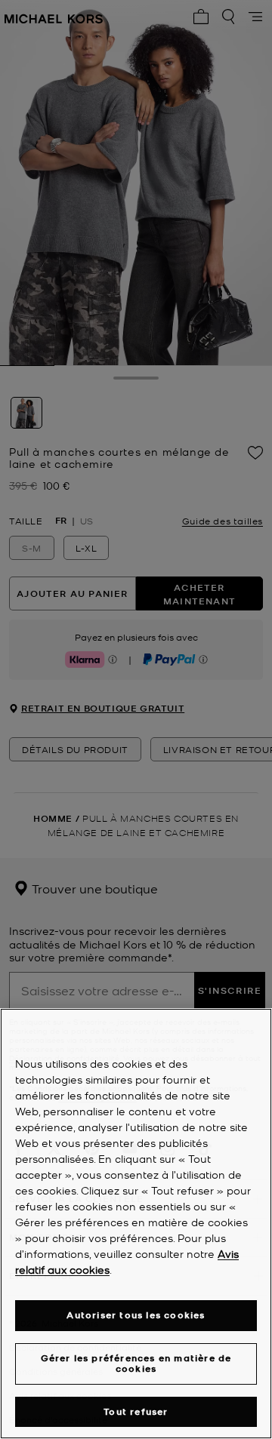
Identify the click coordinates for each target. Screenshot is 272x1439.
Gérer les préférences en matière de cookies (136, 1363)
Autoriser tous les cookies (135, 1314)
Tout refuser (136, 1411)
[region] (136, 1223)
